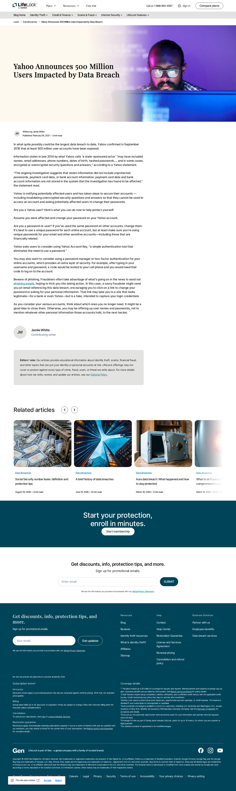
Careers (73, 776)
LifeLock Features (137, 15)
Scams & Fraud (86, 15)
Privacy (98, 776)
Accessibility (147, 776)
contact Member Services (59, 716)
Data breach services (204, 635)
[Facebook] (201, 750)
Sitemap (125, 655)
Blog (123, 622)
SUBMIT (169, 581)
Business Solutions (202, 615)
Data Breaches (23, 472)
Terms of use (128, 776)
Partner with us (201, 622)
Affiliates (126, 648)
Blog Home (19, 15)
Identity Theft (38, 15)
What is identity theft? (133, 642)
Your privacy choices (171, 776)
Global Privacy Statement (143, 591)
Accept (47, 780)
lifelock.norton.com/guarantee (100, 728)
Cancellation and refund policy (170, 661)
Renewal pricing (166, 652)
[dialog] (37, 780)
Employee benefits (203, 629)
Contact (161, 622)
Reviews (125, 629)
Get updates (90, 640)
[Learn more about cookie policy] (38, 780)
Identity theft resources (134, 635)
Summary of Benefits (206, 709)
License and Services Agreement (169, 644)
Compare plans (209, 5)
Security (111, 776)
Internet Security (111, 15)
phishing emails (24, 283)
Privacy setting (196, 776)
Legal (86, 776)
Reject (58, 780)
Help (159, 615)
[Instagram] (210, 750)
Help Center (164, 629)
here (43, 716)
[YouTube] (220, 750)
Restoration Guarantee (170, 635)
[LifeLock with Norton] (25, 6)
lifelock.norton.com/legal (181, 691)
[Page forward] (74, 409)
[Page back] (64, 409)
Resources (126, 615)
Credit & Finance (61, 15)
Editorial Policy (99, 374)
